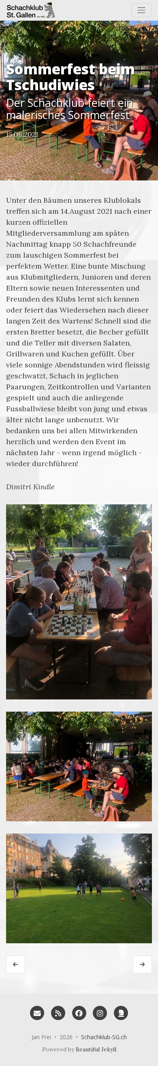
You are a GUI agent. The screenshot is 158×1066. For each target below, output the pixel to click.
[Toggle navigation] (141, 10)
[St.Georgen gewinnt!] (15, 964)
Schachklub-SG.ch (104, 1037)
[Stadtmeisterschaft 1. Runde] (142, 964)
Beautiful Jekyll (96, 1049)
